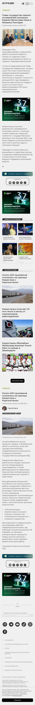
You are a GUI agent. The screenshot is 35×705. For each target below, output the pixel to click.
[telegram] (11, 624)
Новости (6, 10)
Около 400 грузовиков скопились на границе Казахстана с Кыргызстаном (14, 279)
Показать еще (17, 381)
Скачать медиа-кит (11, 666)
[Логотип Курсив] (8, 3)
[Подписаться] (31, 616)
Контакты (8, 658)
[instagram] (5, 624)
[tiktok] (24, 624)
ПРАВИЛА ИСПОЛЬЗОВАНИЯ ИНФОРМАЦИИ (18, 662)
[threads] (30, 624)
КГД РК (18, 413)
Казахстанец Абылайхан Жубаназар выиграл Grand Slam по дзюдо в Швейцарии (16, 347)
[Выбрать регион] (23, 3)
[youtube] (17, 624)
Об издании (9, 640)
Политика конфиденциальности (16, 644)
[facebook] (5, 632)
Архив (7, 648)
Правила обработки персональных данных (17, 653)
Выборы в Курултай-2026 (13, 670)
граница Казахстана (9, 413)
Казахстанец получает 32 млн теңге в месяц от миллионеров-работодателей (15, 313)
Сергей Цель (13, 408)
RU (27, 4)
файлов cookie (17, 695)
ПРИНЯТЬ (17, 700)
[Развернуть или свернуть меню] (31, 3)
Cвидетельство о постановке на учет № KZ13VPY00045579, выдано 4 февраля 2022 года (14, 687)
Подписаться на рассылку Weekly (15, 613)
